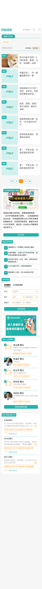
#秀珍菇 (6, 42)
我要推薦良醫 (21, 407)
